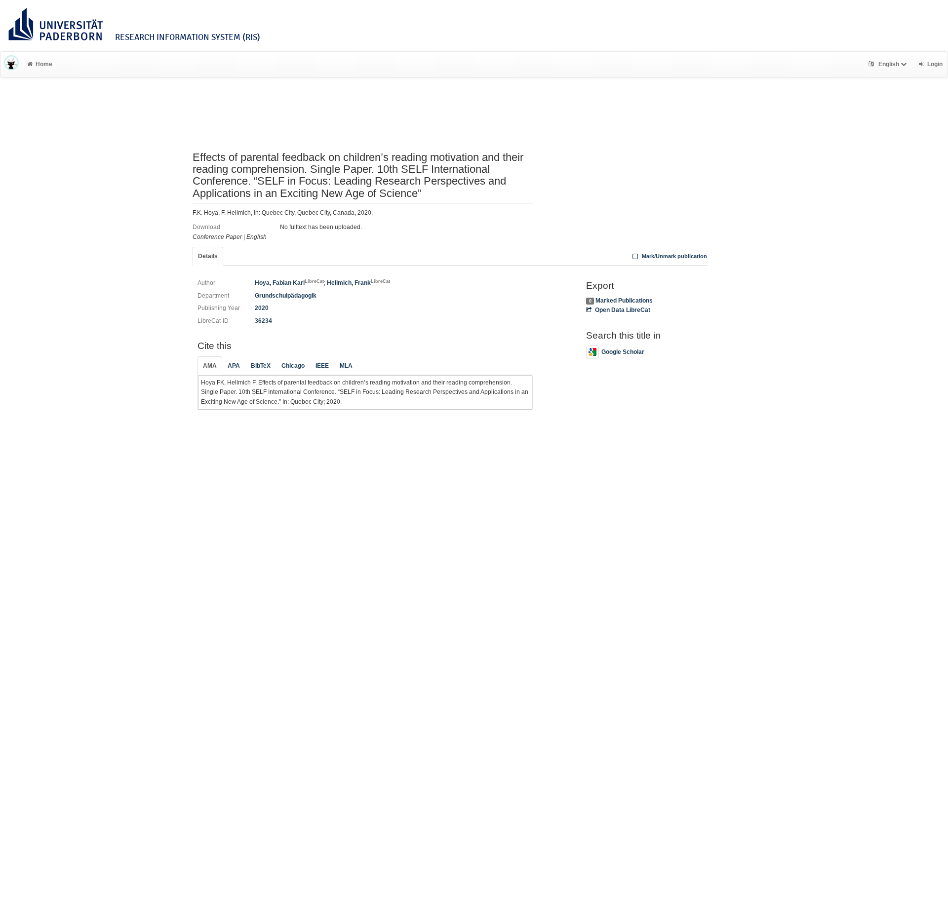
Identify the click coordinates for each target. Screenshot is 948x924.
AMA (210, 365)
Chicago (293, 365)
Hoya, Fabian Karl (289, 282)
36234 (263, 320)
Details (208, 256)
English (889, 64)
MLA (346, 365)
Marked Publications (624, 300)
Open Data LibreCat (622, 310)
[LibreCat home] (11, 64)
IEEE (322, 365)
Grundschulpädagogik (285, 295)
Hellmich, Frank (358, 282)
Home (44, 64)
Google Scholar (622, 351)
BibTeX (261, 365)
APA (234, 365)
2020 (262, 308)
